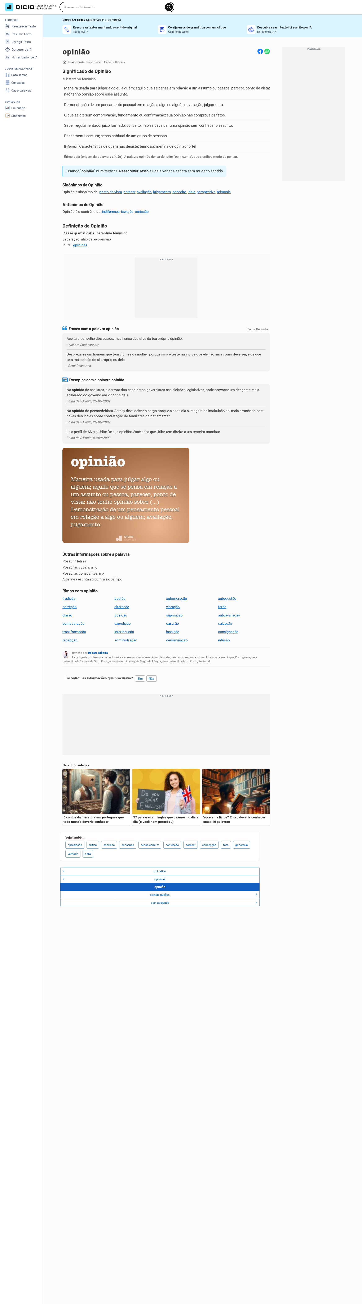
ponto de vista (110, 192)
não (151, 678)
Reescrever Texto (134, 171)
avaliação (144, 192)
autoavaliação (229, 615)
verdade (73, 854)
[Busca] (169, 7)
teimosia (224, 192)
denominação (177, 640)
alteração (121, 607)
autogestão (227, 598)
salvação (225, 623)
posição (120, 615)
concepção (209, 845)
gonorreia (241, 845)
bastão (119, 598)
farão (222, 607)
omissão (142, 211)
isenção (127, 211)
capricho (109, 845)
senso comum (150, 845)
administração (125, 640)
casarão (172, 623)
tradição (69, 598)
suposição (174, 615)
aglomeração (176, 598)
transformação (74, 632)
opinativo (160, 871)
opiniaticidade (160, 902)
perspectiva (206, 192)
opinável (159, 879)
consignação (228, 632)
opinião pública (160, 894)
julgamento (162, 192)
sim (140, 678)
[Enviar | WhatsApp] (267, 51)
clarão (67, 615)
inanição (172, 632)
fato (226, 845)
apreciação (75, 845)
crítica (93, 845)
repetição (70, 640)
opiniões (80, 245)
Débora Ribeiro (98, 652)
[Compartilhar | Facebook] (260, 51)
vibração (173, 607)
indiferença (111, 211)
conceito (179, 192)
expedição (122, 623)
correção (69, 607)
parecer (129, 192)
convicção (172, 845)
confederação (73, 623)
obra (88, 854)
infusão (224, 640)
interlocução (124, 632)
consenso (128, 845)
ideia (191, 192)
